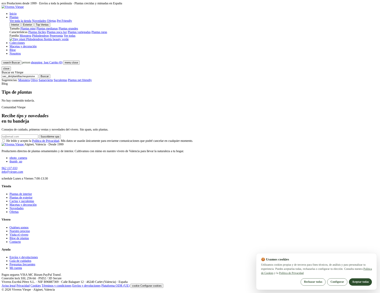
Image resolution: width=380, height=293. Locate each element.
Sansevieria (46, 80)
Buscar (45, 76)
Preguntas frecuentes (22, 264)
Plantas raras (99, 32)
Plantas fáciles (37, 32)
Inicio (13, 13)
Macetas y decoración (23, 46)
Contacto (15, 241)
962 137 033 (9, 168)
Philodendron (40, 35)
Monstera (25, 35)
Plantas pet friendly (80, 80)
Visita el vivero (19, 234)
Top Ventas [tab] (42, 24)
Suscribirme (50, 136)
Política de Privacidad (45, 140)
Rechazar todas (313, 281)
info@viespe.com (12, 171)
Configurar (337, 281)
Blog (13, 50)
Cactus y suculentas (22, 201)
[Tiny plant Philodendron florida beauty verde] (39, 39)
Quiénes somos (19, 227)
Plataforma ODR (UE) (115, 285)
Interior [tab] (15, 24)
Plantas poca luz (57, 32)
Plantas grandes (68, 28)
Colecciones (17, 42)
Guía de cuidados (20, 260)
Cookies (35, 285)
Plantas (14, 17)
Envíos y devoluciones (24, 257)
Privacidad (23, 285)
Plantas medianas (47, 28)
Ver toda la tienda (20, 20)
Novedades (39, 20)
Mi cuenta (16, 268)
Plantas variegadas (79, 32)
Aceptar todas (360, 281)
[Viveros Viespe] (13, 7)
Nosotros (15, 53)
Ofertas (51, 20)
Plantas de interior (21, 194)
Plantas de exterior (21, 197)
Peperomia (56, 35)
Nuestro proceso (20, 231)
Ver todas (69, 35)
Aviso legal (9, 285)
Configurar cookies (147, 285)
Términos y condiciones (56, 285)
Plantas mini (28, 28)
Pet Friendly (64, 20)
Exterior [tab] (27, 24)
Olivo (34, 80)
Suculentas (60, 80)
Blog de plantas (19, 238)
